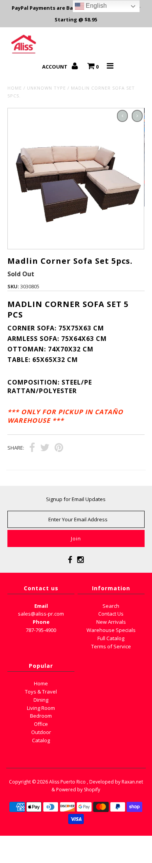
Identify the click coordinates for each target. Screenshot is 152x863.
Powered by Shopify (78, 789)
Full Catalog (110, 638)
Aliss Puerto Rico (67, 781)
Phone (41, 621)
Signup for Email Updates (76, 499)
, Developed (100, 781)
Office (41, 723)
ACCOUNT (55, 66)
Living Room (41, 707)
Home (14, 88)
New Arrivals (111, 621)
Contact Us (111, 613)
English (95, 5)
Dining (41, 699)
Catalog (41, 740)
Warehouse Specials (111, 630)
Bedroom (41, 715)
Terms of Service (111, 646)
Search (111, 605)
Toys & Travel (41, 691)
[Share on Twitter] (44, 448)
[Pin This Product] (59, 448)
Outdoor (41, 732)
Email (41, 605)
